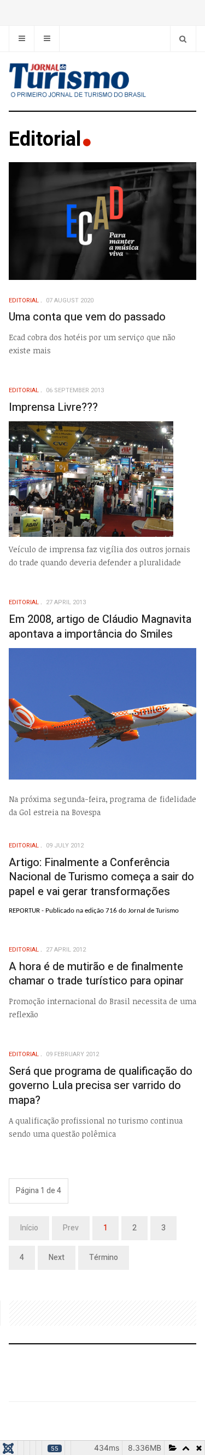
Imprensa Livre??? (53, 407)
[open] (21, 38)
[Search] (183, 38)
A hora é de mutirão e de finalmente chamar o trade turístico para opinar (96, 974)
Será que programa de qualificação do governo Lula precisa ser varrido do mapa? (100, 1085)
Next (57, 1257)
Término (103, 1257)
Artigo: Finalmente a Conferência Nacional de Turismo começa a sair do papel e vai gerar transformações (101, 877)
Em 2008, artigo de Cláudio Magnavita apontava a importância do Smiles (100, 626)
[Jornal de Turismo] (102, 81)
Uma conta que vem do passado (87, 317)
